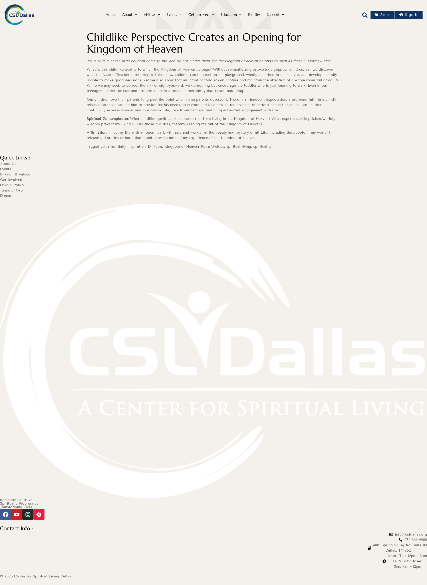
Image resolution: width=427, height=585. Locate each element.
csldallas (108, 146)
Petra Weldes (212, 146)
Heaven (189, 69)
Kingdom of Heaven (251, 118)
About (127, 14)
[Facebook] (5, 514)
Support (273, 14)
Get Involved (198, 14)
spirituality (262, 146)
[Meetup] (38, 514)
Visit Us (149, 14)
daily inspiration (132, 146)
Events (172, 14)
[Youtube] (16, 514)
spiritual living (238, 146)
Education (229, 14)
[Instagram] (27, 514)
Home (111, 14)
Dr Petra (155, 146)
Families (254, 14)
